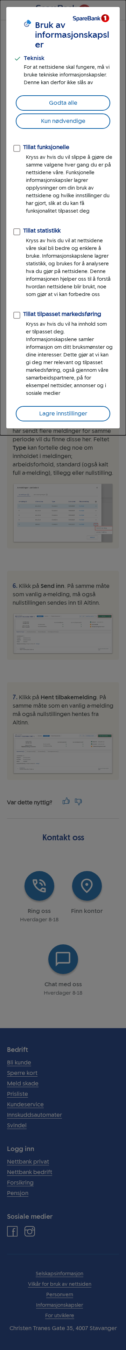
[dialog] (63, 217)
